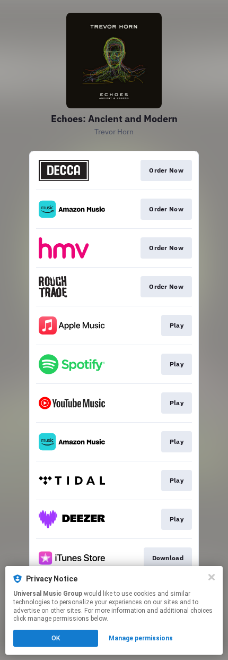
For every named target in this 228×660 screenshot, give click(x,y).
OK (55, 638)
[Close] (211, 577)
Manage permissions (141, 638)
